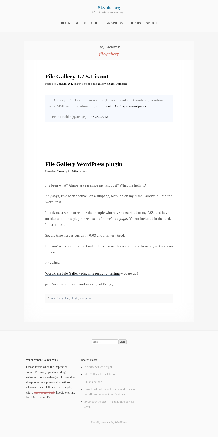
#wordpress (137, 106)
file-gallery (99, 83)
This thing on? (93, 381)
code (89, 83)
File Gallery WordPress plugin (83, 164)
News (80, 83)
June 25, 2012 (97, 117)
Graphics (114, 23)
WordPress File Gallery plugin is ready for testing (82, 273)
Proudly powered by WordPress (109, 422)
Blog (65, 23)
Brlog (107, 284)
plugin (111, 83)
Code (95, 23)
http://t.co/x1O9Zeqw (111, 106)
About (151, 23)
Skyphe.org (109, 7)
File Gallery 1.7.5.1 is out (77, 76)
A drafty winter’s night (98, 367)
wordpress (121, 83)
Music (80, 23)
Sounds (134, 23)
